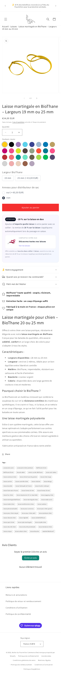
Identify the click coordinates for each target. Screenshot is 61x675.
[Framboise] (4, 150)
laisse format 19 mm (28, 490)
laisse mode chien (9, 504)
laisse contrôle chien (21, 481)
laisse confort (8, 481)
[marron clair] (25, 163)
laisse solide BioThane (38, 518)
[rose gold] (11, 163)
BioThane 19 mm (41, 468)
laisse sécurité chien (10, 527)
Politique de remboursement (21, 665)
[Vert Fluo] (45, 157)
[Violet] (52, 157)
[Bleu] (45, 144)
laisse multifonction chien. (26, 504)
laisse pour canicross (27, 509)
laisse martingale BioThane (12, 499)
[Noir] (11, 144)
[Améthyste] (18, 144)
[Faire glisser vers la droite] (37, 98)
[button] (6, 19)
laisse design (48, 481)
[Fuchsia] (11, 150)
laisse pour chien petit (28, 513)
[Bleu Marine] (31, 144)
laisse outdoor (42, 504)
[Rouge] (4, 157)
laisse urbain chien (21, 531)
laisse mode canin (46, 499)
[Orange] (38, 150)
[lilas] (31, 163)
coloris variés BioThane (35, 472)
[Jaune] (4, 144)
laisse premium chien (45, 513)
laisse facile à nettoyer (42, 486)
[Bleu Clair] (25, 144)
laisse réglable (23, 518)
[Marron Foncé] (25, 150)
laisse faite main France (11, 490)
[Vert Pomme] (38, 157)
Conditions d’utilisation (44, 665)
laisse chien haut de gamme (28, 477)
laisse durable (8, 486)
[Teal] (18, 157)
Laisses (13, 26)
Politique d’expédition (32, 669)
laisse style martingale (25, 522)
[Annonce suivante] (56, 6)
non (8, 197)
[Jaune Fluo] (18, 150)
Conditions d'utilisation (16, 607)
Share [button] (7, 454)
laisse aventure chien (10, 477)
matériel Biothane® (48, 531)
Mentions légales (44, 660)
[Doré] (52, 144)
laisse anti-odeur (51, 472)
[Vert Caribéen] (25, 157)
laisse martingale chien (31, 499)
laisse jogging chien (47, 495)
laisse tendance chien (45, 527)
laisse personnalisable (10, 509)
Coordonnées (46, 656)
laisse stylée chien (40, 522)
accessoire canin (9, 468)
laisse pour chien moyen (11, 513)
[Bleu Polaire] (38, 144)
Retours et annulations (16, 595)
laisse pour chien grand (44, 509)
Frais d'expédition (18, 122)
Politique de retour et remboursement (23, 601)
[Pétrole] (45, 150)
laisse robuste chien (10, 518)
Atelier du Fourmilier (20, 652)
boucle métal (21, 472)
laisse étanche (34, 531)
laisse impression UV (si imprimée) (27, 495)
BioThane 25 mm (8, 472)
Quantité (5, 127)
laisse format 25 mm (43, 490)
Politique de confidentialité (18, 614)
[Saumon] (11, 157)
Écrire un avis (30, 557)
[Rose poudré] (18, 163)
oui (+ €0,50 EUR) (15, 192)
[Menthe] (31, 150)
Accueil (5, 26)
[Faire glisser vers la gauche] (24, 98)
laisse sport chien (9, 522)
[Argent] (4, 163)
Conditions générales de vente (24, 660)
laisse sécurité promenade (27, 527)
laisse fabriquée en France (24, 486)
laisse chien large (45, 477)
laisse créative (36, 481)
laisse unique (8, 531)
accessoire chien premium (25, 468)
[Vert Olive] (31, 157)
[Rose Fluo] (52, 150)
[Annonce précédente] (5, 6)
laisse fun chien (8, 495)
